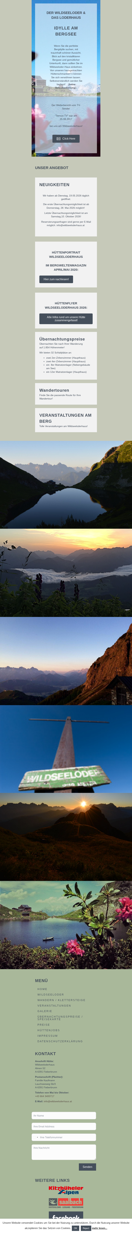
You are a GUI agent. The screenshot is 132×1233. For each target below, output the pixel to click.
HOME (42, 989)
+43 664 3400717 (44, 1096)
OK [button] (75, 1228)
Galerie (44, 1011)
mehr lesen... (99, 1228)
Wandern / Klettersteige (61, 1000)
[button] (66, 139)
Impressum (47, 1035)
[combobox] (35, 1137)
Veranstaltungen (54, 1005)
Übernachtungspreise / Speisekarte (60, 1018)
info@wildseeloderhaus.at (58, 1101)
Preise (43, 1024)
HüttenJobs (48, 1030)
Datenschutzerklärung (60, 1041)
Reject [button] (86, 1228)
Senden (87, 1166)
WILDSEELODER (50, 994)
